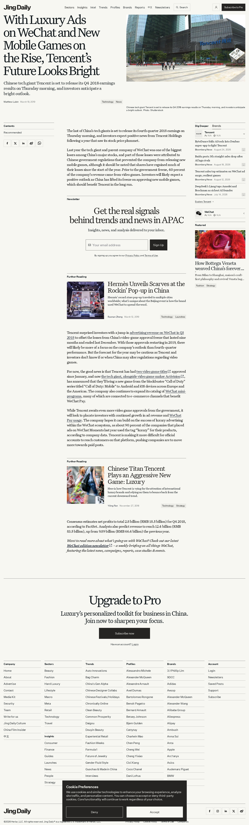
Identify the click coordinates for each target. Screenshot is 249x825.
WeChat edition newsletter (88, 545)
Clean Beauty (93, 710)
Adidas (171, 684)
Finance (49, 749)
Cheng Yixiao (134, 756)
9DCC (170, 677)
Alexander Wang (177, 703)
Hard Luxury (52, 684)
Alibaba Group (176, 710)
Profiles (115, 7)
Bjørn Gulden (134, 723)
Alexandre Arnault (137, 684)
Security (9, 703)
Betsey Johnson (136, 716)
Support (213, 690)
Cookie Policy (150, 821)
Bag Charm (92, 677)
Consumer (51, 743)
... (243, 149)
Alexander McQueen (138, 677)
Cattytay (131, 730)
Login (135, 644)
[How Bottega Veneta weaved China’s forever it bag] (220, 244)
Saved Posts (216, 684)
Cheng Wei (133, 749)
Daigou (89, 723)
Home (7, 670)
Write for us (11, 716)
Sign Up (158, 245)
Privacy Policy (132, 255)
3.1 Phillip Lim (175, 670)
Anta (170, 743)
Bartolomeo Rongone (139, 697)
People (48, 776)
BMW (170, 776)
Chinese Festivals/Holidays (102, 697)
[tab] (216, 126)
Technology (108, 101)
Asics (170, 762)
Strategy (180, 505)
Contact (9, 690)
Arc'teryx (173, 756)
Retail (48, 710)
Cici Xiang (132, 762)
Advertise (10, 684)
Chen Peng (133, 743)
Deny (94, 812)
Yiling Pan (113, 505)
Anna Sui (172, 736)
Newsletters (162, 7)
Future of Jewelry (96, 756)
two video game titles (151, 371)
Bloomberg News (203, 149)
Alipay (171, 723)
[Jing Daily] (17, 8)
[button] (216, 7)
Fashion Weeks (94, 743)
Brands (127, 7)
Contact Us (183, 821)
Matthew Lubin (11, 101)
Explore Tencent (203, 201)
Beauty (48, 670)
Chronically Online (96, 703)
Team (7, 710)
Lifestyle (49, 690)
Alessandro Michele (138, 670)
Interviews (91, 776)
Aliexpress (173, 716)
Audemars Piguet (178, 769)
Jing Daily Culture (15, 723)
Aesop (171, 690)
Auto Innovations (96, 670)
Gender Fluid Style (96, 762)
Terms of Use (151, 255)
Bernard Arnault (136, 710)
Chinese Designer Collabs (101, 690)
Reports (140, 7)
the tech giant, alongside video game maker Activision (140, 376)
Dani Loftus (133, 776)
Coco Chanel (134, 769)
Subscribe (214, 697)
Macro (48, 697)
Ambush (172, 730)
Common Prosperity (98, 716)
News (119, 101)
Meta (47, 703)
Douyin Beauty (94, 730)
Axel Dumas (133, 690)
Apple (170, 749)
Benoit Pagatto (135, 703)
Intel (93, 7)
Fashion (200, 285)
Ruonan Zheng (115, 316)
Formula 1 (91, 749)
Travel (48, 723)
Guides (48, 756)
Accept (154, 812)
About (7, 677)
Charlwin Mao (134, 736)
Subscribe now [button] (124, 633)
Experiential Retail (96, 736)
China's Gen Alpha (96, 684)
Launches (180, 316)
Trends (103, 7)
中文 (6, 736)
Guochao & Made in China (101, 769)
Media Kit (9, 697)
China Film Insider (15, 730)
